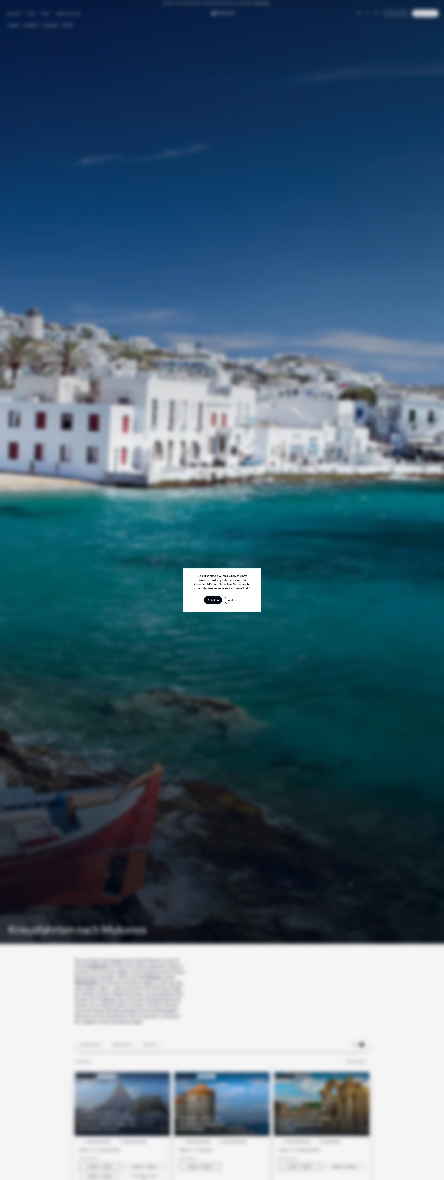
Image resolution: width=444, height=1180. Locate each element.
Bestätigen (213, 599)
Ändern (232, 599)
